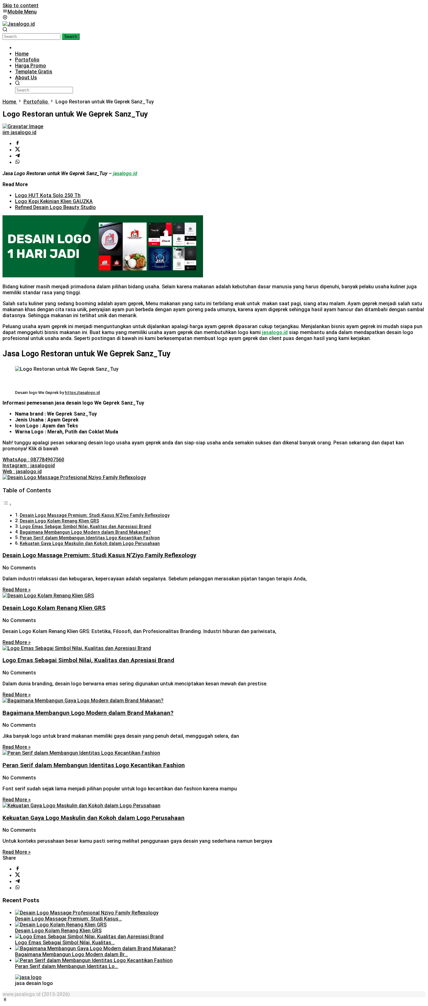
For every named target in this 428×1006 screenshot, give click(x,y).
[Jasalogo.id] (19, 24)
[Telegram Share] (17, 156)
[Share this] (17, 144)
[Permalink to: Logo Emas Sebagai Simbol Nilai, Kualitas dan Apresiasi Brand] (89, 937)
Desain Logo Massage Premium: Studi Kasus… (68, 919)
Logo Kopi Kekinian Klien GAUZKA (54, 201)
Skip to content (21, 5)
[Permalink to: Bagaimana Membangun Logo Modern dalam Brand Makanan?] (95, 948)
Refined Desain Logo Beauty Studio (55, 207)
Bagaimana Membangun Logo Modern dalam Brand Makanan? (85, 532)
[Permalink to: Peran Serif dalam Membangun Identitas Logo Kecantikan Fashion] (94, 960)
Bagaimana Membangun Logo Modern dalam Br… (71, 954)
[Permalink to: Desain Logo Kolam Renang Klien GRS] (61, 925)
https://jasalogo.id (82, 392)
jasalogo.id (275, 332)
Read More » (17, 590)
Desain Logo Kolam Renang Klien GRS (59, 521)
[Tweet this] (17, 150)
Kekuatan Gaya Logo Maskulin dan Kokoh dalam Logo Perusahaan (90, 543)
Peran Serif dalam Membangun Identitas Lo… (66, 966)
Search (70, 36)
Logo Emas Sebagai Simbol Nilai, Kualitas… (65, 943)
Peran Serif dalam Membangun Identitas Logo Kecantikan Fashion (90, 538)
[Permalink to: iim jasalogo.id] (23, 126)
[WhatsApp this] (17, 162)
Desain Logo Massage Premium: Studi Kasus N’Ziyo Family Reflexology (95, 515)
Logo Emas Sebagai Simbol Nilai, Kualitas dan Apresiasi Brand (85, 526)
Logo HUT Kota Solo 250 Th (48, 195)
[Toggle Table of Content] (7, 504)
